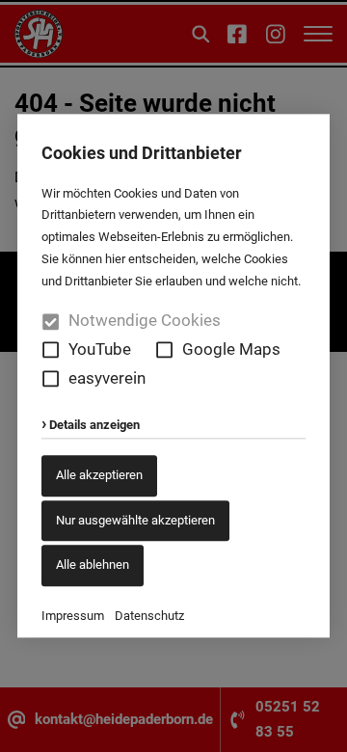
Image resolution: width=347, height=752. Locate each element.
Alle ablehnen (92, 565)
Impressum (72, 615)
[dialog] (173, 376)
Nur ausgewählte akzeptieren (135, 520)
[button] (50, 350)
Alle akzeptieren (99, 475)
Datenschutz (149, 615)
